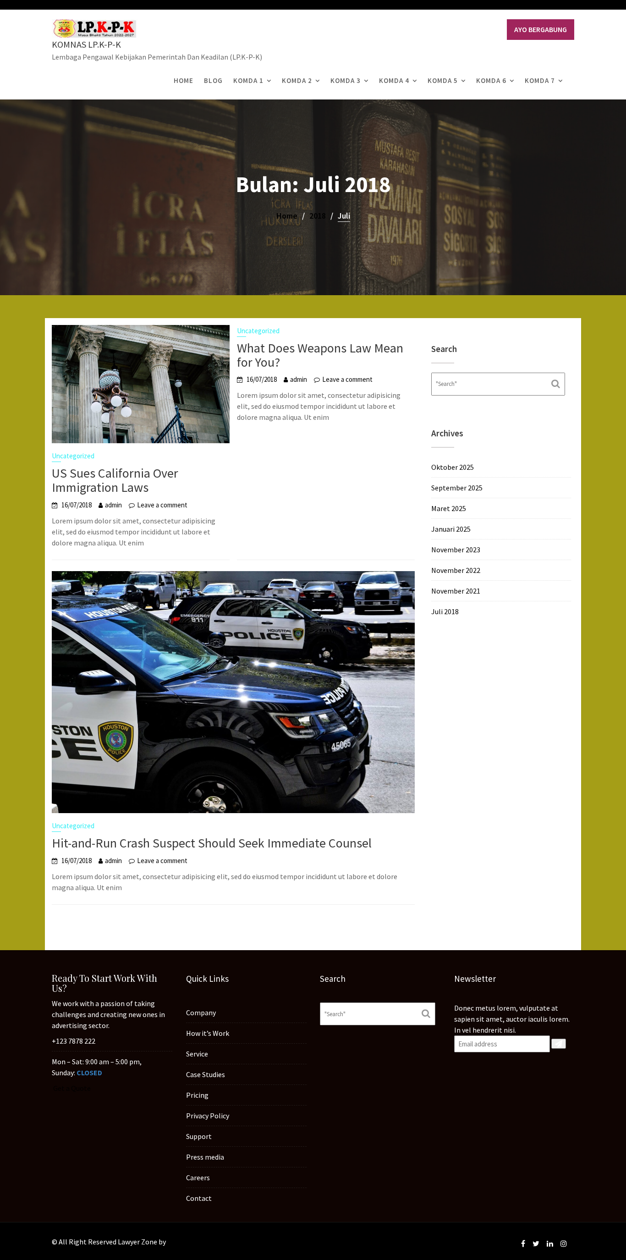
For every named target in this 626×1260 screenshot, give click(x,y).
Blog (213, 80)
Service (197, 1053)
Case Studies (205, 1074)
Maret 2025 (448, 508)
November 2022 (455, 570)
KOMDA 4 (394, 80)
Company (201, 1012)
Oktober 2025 (452, 467)
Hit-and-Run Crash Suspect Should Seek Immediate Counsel (212, 843)
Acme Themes (189, 1241)
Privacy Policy (207, 1115)
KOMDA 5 (443, 80)
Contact (199, 1198)
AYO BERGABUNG (540, 29)
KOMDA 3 (345, 80)
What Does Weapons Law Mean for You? (320, 355)
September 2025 (457, 487)
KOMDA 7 (540, 80)
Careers (198, 1177)
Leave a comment (162, 505)
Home (183, 80)
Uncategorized (73, 455)
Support (199, 1136)
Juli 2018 (445, 611)
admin (113, 505)
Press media (205, 1156)
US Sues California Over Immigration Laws (115, 480)
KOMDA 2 (297, 80)
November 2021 (455, 590)
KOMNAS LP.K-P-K (86, 44)
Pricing (197, 1095)
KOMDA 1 (248, 80)
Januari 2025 (451, 529)
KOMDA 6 (491, 80)
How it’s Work (207, 1033)
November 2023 (455, 549)
